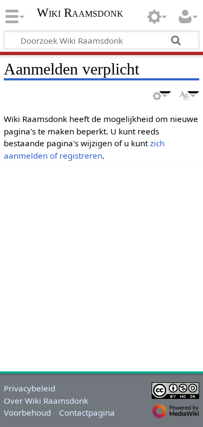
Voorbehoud (27, 412)
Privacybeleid (29, 388)
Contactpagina (87, 412)
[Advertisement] (101, 267)
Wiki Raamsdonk (80, 13)
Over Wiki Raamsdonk (46, 400)
